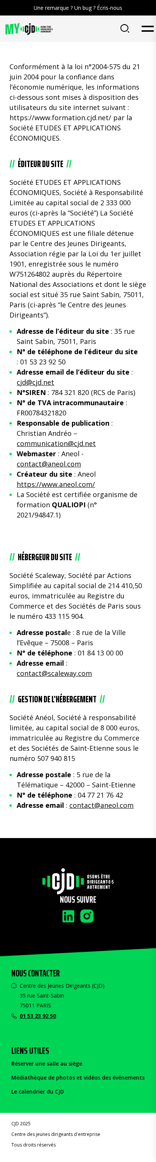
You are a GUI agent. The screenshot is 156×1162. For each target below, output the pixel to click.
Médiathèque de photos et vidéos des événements (78, 1077)
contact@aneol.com (49, 463)
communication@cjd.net (56, 443)
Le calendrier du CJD (37, 1091)
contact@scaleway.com (54, 673)
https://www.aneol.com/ (56, 484)
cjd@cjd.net (35, 382)
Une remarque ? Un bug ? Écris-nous (78, 7)
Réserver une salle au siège (46, 1063)
